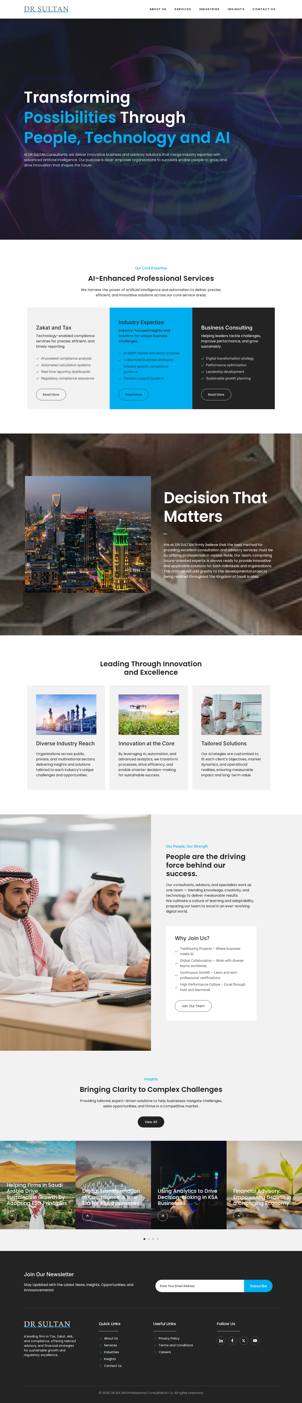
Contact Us (263, 9)
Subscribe (258, 1286)
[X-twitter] (243, 1340)
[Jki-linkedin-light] (221, 1340)
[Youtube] (255, 1340)
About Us (157, 9)
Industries (209, 9)
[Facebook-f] (232, 1340)
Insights (236, 9)
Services (182, 9)
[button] (144, 1239)
